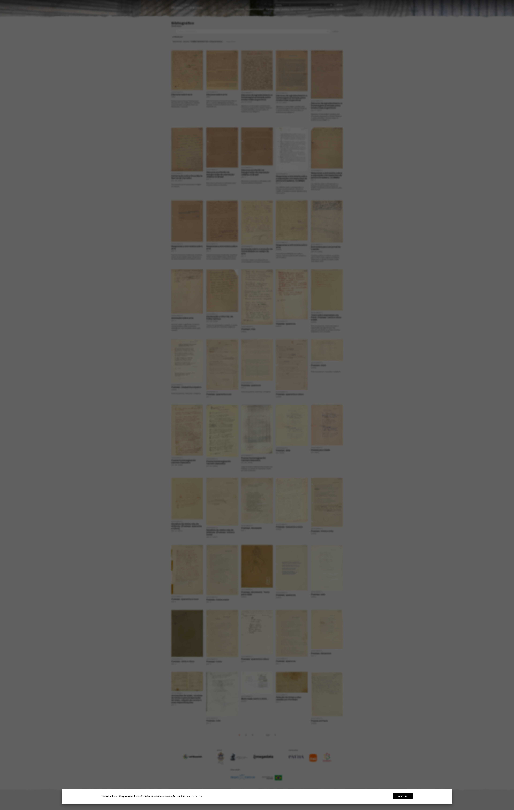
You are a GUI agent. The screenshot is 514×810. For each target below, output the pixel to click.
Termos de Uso (194, 796)
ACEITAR (402, 796)
